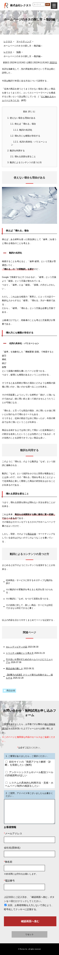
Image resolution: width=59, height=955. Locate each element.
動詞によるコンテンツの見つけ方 (24, 162)
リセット (29, 934)
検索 (47, 4)
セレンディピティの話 (16, 647)
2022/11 (53, 62)
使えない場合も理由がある (21, 118)
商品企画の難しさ (14, 668)
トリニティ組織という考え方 (20, 653)
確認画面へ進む (30, 921)
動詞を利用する (16, 150)
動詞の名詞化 (22, 130)
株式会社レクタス (20, 5)
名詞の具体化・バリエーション (29, 143)
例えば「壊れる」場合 (23, 124)
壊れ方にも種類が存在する (25, 136)
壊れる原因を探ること (23, 156)
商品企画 (32, 534)
